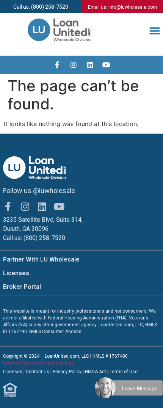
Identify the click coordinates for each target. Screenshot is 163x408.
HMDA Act (95, 371)
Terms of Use (124, 371)
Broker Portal (22, 286)
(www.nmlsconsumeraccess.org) (38, 363)
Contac (33, 371)
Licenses (16, 273)
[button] (154, 31)
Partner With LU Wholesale (41, 259)
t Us (45, 371)
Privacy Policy (68, 371)
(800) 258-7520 (44, 237)
